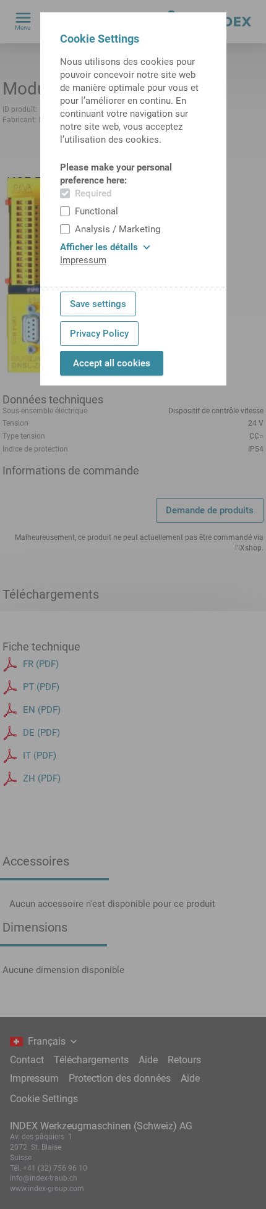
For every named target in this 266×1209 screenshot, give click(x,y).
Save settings (98, 304)
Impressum (83, 260)
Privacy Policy (99, 333)
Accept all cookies (111, 363)
